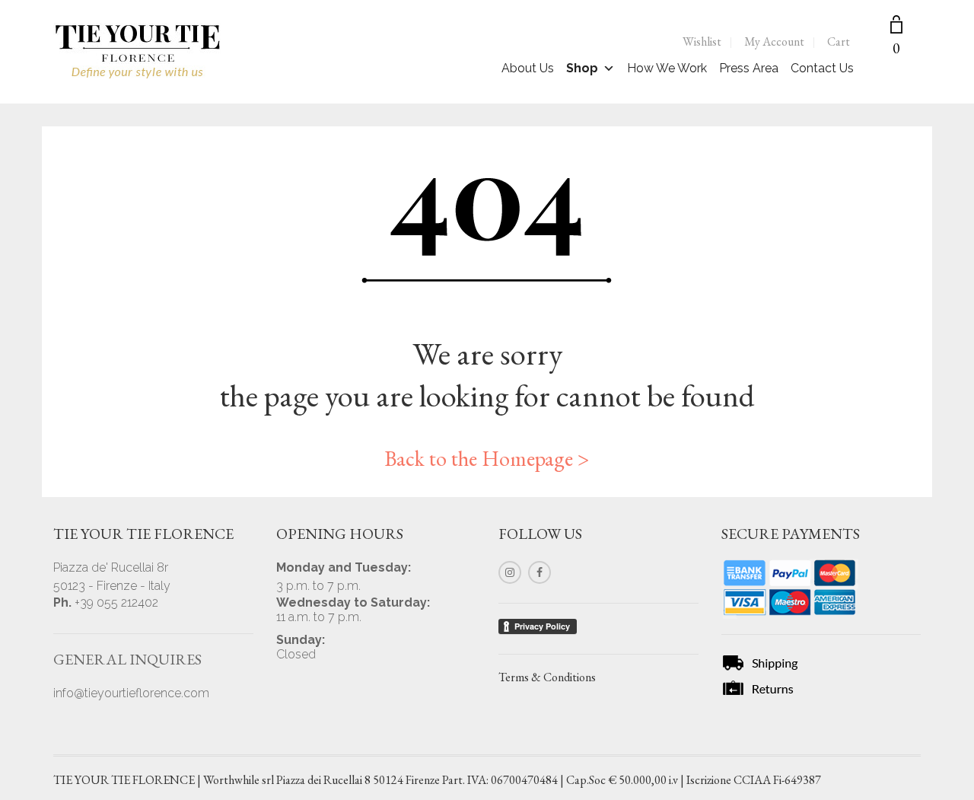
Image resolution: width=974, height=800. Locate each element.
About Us (527, 68)
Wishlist (702, 41)
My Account (774, 41)
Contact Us (822, 68)
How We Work (667, 68)
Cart (838, 41)
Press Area (748, 68)
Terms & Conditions (547, 677)
